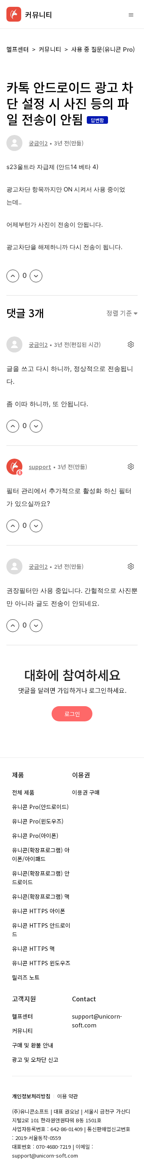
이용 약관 (67, 1096)
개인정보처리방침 (31, 1096)
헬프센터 (17, 49)
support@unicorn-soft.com (97, 1020)
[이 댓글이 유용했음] (12, 426)
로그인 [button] (72, 714)
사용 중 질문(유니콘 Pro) (103, 49)
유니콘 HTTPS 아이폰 (38, 911)
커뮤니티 (50, 49)
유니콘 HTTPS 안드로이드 (41, 929)
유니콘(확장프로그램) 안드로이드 (41, 877)
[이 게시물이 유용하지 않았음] (36, 276)
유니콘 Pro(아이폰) (35, 836)
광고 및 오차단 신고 (35, 1059)
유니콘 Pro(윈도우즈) (38, 821)
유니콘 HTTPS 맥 (33, 948)
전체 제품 (23, 792)
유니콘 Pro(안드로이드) (40, 807)
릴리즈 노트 (26, 977)
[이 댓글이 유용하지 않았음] (36, 426)
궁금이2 (38, 143)
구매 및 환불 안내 (32, 1045)
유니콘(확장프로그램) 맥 (41, 896)
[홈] (13, 14)
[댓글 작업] (131, 345)
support (40, 467)
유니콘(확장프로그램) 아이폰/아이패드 (41, 854)
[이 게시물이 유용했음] (12, 276)
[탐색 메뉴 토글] (131, 14)
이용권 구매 (86, 792)
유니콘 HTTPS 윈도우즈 (41, 963)
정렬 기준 (120, 313)
